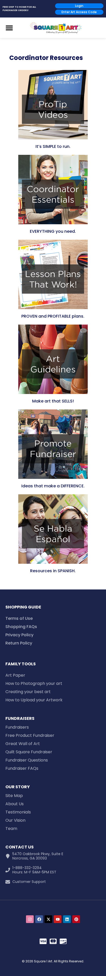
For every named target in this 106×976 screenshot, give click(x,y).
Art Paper (15, 675)
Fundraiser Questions (26, 760)
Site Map (14, 796)
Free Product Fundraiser (29, 735)
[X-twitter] (48, 919)
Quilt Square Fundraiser (28, 752)
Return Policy (18, 643)
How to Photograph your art (33, 683)
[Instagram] (30, 919)
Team (11, 828)
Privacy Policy (19, 635)
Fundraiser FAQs (21, 768)
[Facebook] (39, 919)
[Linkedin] (67, 919)
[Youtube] (57, 919)
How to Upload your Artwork (34, 700)
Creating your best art (28, 692)
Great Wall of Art (22, 744)
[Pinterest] (76, 919)
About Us (14, 804)
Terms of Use (19, 618)
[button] (9, 28)
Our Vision (15, 820)
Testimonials (18, 812)
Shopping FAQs (21, 627)
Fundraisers (17, 727)
